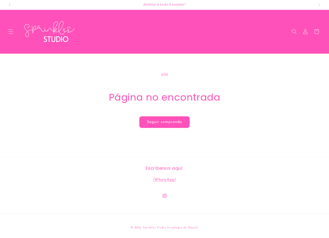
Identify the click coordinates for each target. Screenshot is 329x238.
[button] (10, 31)
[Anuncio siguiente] (319, 5)
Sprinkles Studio (154, 227)
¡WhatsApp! (164, 179)
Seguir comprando (164, 122)
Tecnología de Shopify (182, 227)
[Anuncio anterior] (9, 5)
